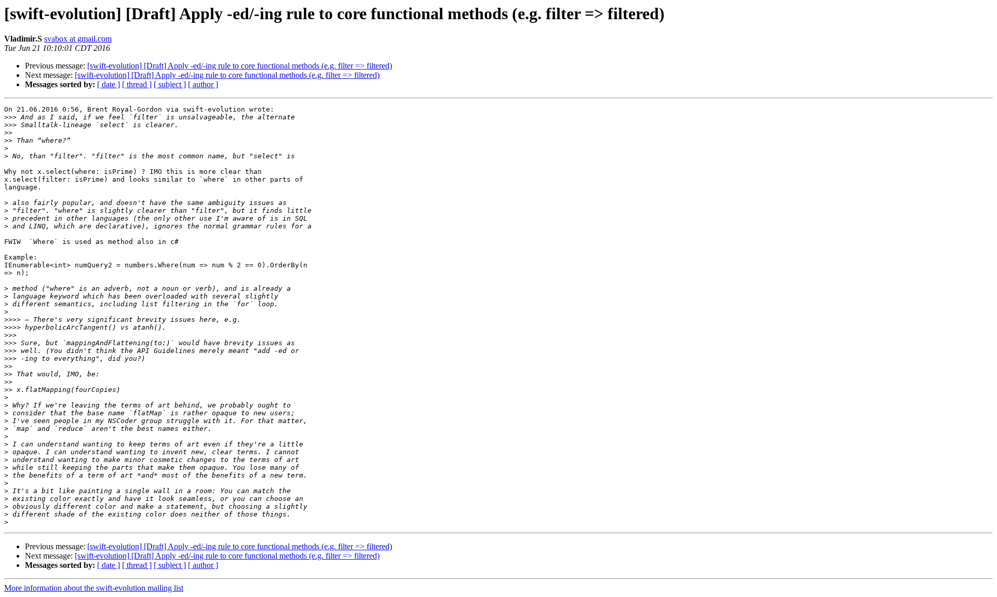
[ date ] (108, 84)
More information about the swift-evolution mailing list (93, 588)
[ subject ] (170, 84)
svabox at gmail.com (78, 38)
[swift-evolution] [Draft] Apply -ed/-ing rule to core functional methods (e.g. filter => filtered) (239, 65)
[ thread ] (137, 84)
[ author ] (203, 84)
